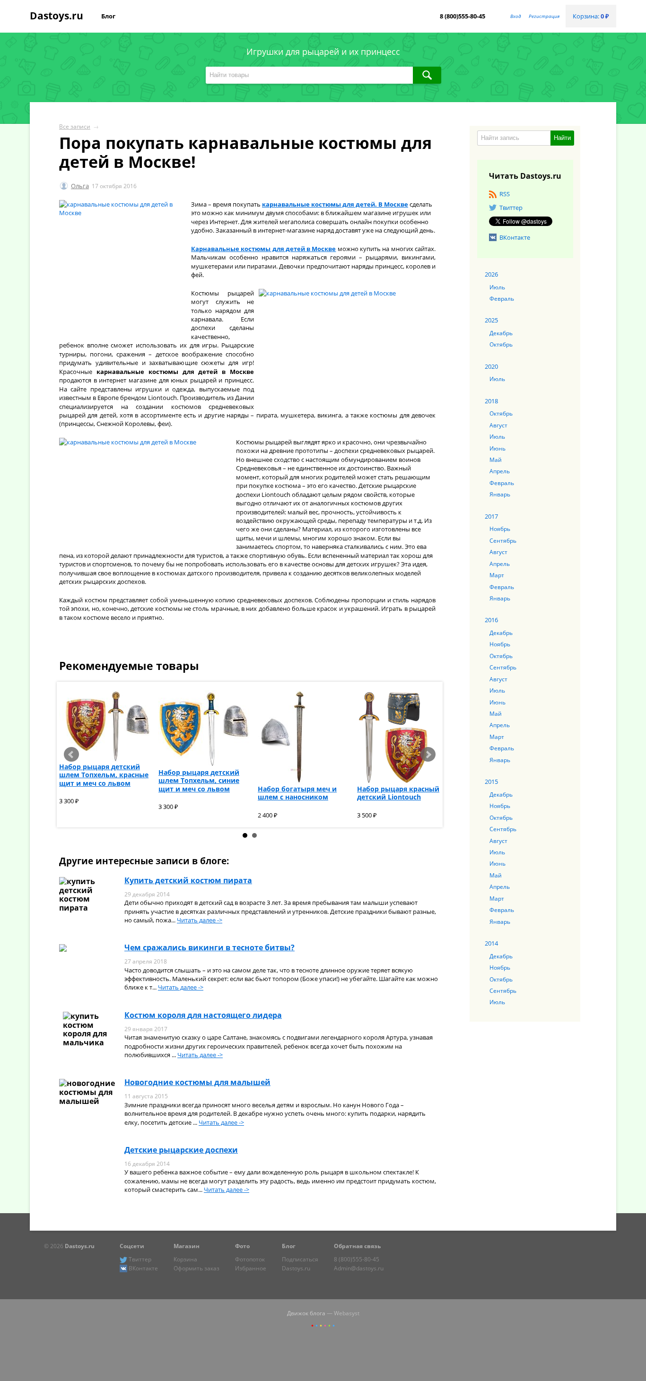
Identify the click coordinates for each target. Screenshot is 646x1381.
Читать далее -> (199, 920)
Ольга (80, 186)
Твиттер (511, 207)
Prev (71, 754)
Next (428, 754)
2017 (491, 516)
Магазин (187, 1246)
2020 (491, 366)
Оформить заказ (196, 1268)
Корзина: (591, 16)
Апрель (499, 471)
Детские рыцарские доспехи (181, 1150)
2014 (491, 943)
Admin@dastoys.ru (359, 1268)
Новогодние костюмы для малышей (197, 1082)
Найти (562, 137)
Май (495, 459)
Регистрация (544, 16)
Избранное (250, 1268)
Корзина (185, 1259)
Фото (242, 1246)
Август (498, 425)
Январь (499, 494)
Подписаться (300, 1259)
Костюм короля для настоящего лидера (203, 1015)
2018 (491, 401)
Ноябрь (499, 528)
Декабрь (501, 333)
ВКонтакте (514, 237)
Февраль (501, 298)
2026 (491, 274)
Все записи (74, 126)
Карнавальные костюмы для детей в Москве (263, 248)
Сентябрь (502, 540)
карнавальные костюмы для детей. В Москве (335, 204)
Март (496, 575)
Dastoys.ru (56, 15)
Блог (108, 16)
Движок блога (306, 1313)
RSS (504, 194)
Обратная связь (357, 1246)
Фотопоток (250, 1259)
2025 (491, 320)
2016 (491, 620)
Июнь (497, 448)
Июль (497, 287)
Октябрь (501, 344)
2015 (491, 781)
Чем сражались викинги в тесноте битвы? (209, 947)
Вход (515, 16)
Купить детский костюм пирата (188, 880)
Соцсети (132, 1246)
